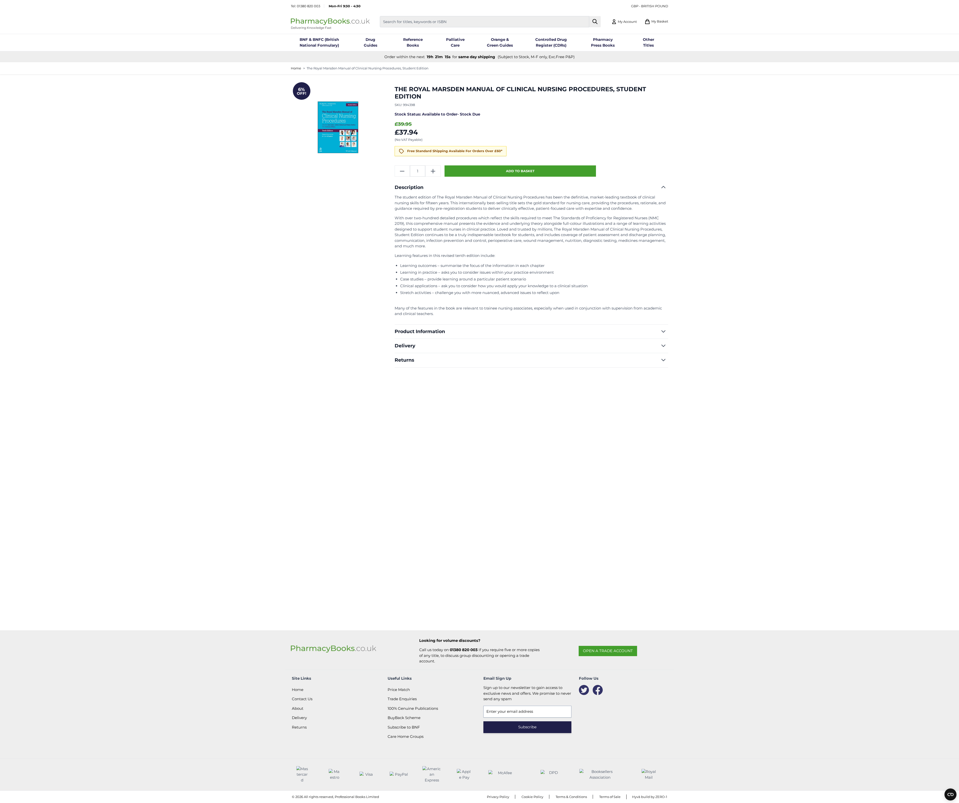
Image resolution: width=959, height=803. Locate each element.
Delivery (299, 717)
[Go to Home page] (330, 21)
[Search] (595, 21)
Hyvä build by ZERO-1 (649, 797)
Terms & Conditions (571, 797)
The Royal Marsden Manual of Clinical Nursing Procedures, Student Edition (367, 68)
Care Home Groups (405, 736)
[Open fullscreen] (338, 127)
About (297, 708)
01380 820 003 (308, 6)
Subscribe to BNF (404, 727)
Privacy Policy (498, 797)
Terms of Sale (610, 797)
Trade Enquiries (402, 698)
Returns (299, 727)
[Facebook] (598, 690)
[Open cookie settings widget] (950, 794)
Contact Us (302, 698)
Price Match (399, 689)
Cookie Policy (532, 797)
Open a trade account (608, 650)
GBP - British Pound (649, 6)
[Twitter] (584, 690)
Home (296, 68)
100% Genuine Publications (413, 708)
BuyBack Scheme (404, 717)
